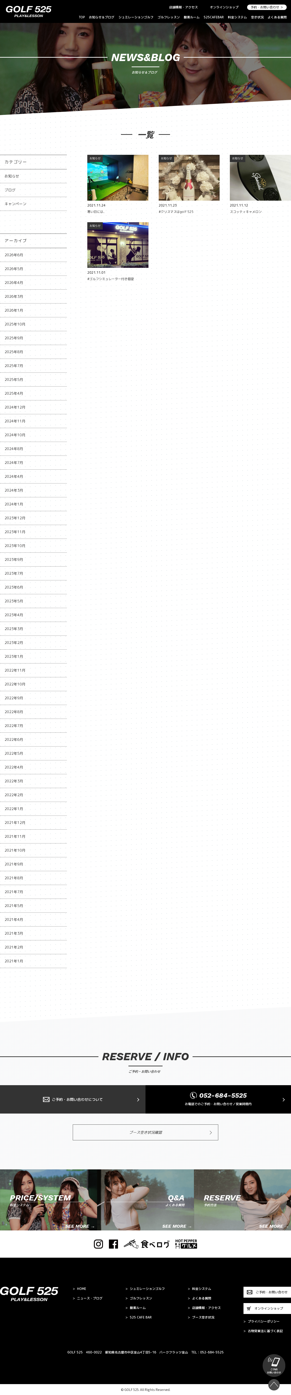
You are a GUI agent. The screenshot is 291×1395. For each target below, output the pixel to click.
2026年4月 (14, 282)
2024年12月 (15, 407)
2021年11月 (15, 836)
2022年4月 (14, 767)
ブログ (10, 189)
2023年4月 (14, 614)
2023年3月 (14, 628)
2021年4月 (14, 919)
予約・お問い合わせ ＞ (267, 7)
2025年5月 (14, 379)
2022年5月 (14, 753)
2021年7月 (14, 891)
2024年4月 (14, 476)
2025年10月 (15, 324)
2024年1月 (14, 504)
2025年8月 (14, 351)
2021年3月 (14, 933)
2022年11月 (15, 670)
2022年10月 (15, 684)
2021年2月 (14, 947)
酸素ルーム (192, 17)
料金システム (237, 17)
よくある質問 (277, 17)
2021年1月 (14, 961)
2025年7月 (14, 365)
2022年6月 (14, 739)
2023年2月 (14, 642)
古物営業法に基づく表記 (263, 1331)
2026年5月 (14, 268)
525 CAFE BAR (138, 1317)
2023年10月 (15, 545)
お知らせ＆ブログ (101, 17)
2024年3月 (14, 490)
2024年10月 (15, 434)
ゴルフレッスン (169, 17)
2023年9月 (14, 559)
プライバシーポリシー (261, 1321)
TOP (82, 17)
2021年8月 (14, 877)
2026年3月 (14, 296)
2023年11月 (15, 531)
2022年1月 (14, 808)
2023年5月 (14, 601)
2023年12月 (15, 517)
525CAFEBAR (214, 17)
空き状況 (257, 17)
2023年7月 (14, 573)
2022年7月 (14, 725)
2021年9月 (14, 864)
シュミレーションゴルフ (135, 17)
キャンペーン (15, 203)
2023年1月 (14, 656)
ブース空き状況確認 (145, 1132)
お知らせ (12, 176)
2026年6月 (14, 254)
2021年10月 (15, 850)
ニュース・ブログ (88, 1298)
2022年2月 (14, 794)
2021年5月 (14, 905)
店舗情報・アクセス (183, 7)
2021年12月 (15, 822)
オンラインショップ (224, 7)
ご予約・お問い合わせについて (77, 1099)
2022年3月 (14, 781)
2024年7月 (14, 462)
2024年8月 (14, 448)
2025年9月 (14, 337)
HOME (79, 1289)
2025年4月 (14, 393)
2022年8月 (14, 711)
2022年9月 (14, 697)
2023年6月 (14, 587)
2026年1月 (14, 310)
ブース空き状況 (201, 1317)
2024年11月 (15, 421)
